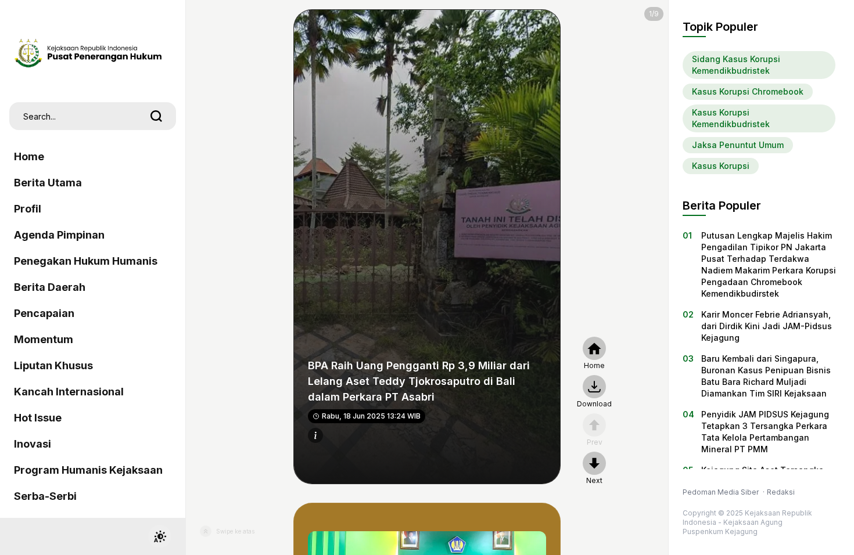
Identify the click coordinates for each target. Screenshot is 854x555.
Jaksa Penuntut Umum (738, 145)
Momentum (43, 339)
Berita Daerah (49, 287)
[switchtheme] (159, 536)
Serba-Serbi (45, 496)
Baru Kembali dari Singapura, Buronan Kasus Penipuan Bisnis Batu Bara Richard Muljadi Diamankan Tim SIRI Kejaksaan (766, 376)
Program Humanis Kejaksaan (88, 470)
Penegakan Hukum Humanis (85, 261)
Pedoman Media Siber (721, 492)
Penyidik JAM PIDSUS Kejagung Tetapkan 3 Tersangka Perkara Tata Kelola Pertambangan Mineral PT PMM (765, 431)
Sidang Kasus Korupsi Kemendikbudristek (736, 64)
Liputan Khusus (53, 365)
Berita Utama (48, 182)
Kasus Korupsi (720, 166)
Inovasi (32, 444)
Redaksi (781, 492)
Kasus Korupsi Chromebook (747, 91)
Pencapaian (44, 313)
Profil (27, 209)
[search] (156, 116)
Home (29, 156)
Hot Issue (38, 418)
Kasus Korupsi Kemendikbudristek (731, 118)
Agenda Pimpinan (59, 235)
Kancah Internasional (69, 391)
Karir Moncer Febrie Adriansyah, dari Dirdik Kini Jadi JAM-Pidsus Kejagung (766, 326)
